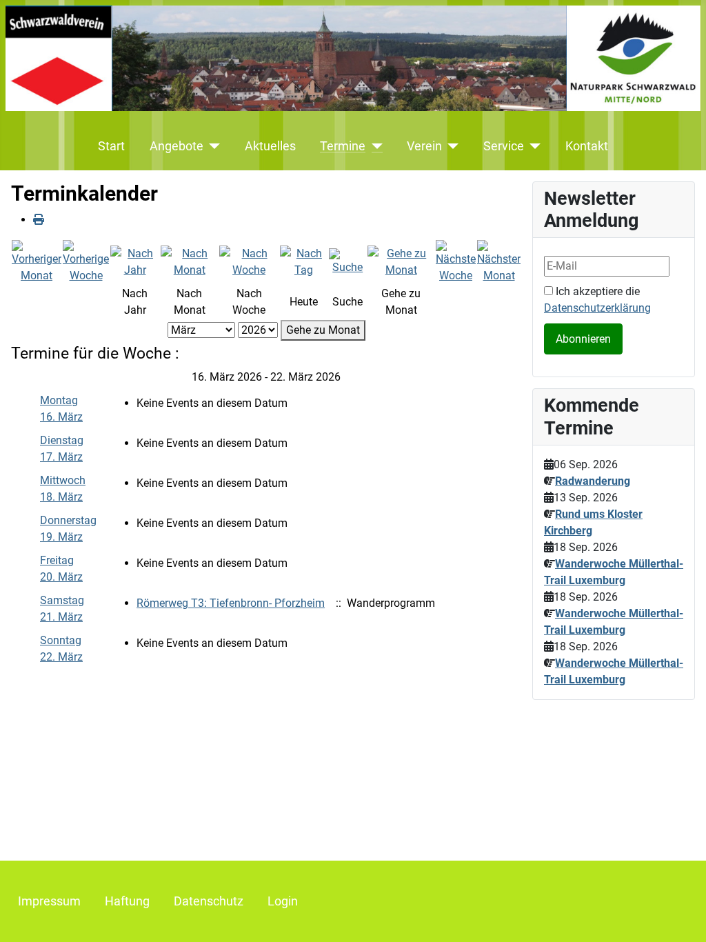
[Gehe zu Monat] (400, 261)
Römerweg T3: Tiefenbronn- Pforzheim (231, 603)
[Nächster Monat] (499, 261)
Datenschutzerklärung (597, 307)
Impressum (49, 901)
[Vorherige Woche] (86, 261)
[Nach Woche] (248, 261)
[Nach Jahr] (134, 261)
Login (283, 901)
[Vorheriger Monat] (36, 261)
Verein (424, 146)
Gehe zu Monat (323, 330)
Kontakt (586, 146)
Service (503, 146)
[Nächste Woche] (456, 261)
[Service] (532, 146)
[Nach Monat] (189, 261)
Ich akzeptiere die (597, 299)
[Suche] (347, 261)
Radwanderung (592, 481)
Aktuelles (270, 146)
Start (111, 146)
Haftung (127, 901)
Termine (342, 146)
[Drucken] (38, 219)
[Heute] (303, 261)
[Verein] (450, 146)
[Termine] (374, 146)
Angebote (176, 146)
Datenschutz (208, 901)
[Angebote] (212, 146)
